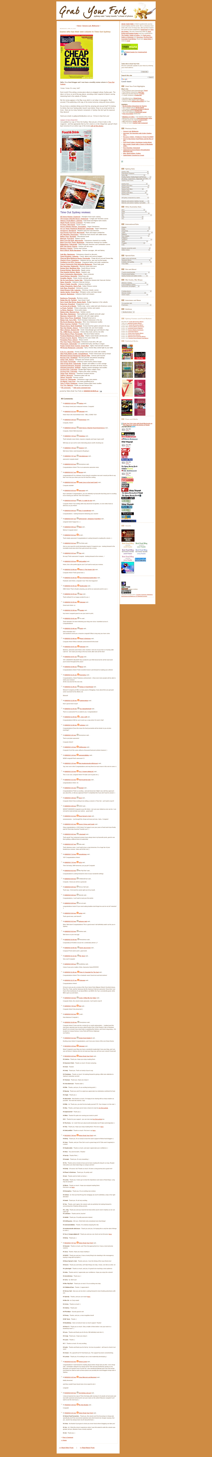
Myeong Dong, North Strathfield (71, 326)
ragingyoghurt (84, 700)
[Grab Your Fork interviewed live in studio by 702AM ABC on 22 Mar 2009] (126, 476)
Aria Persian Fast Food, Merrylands (72, 232)
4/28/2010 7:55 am (70, 448)
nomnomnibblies (84, 755)
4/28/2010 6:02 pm (70, 834)
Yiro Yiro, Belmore (66, 385)
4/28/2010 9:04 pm (70, 913)
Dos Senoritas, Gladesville (69, 266)
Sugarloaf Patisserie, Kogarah (70, 365)
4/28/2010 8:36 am (70, 490)
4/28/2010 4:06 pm (70, 806)
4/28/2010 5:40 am (70, 420)
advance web (83, 921)
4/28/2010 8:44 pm (70, 879)
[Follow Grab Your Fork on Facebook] (125, 58)
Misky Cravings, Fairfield (68, 324)
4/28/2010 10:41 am (70, 618)
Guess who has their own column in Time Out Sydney (85, 32)
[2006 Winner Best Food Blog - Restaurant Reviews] (128, 554)
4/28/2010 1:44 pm (70, 755)
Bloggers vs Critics (128, 117)
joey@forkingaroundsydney (88, 578)
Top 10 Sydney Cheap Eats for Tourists (134, 106)
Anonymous (82, 420)
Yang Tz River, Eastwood (69, 383)
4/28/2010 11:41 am (70, 675)
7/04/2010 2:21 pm (70, 1413)
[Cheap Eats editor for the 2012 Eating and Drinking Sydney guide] (127, 377)
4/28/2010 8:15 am (70, 464)
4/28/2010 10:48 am (70, 638)
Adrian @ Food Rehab (86, 687)
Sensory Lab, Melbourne (90, 26)
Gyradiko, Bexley (66, 278)
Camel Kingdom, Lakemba (69, 256)
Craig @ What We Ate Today (87, 998)
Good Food (144, 29)
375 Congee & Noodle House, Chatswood (74, 219)
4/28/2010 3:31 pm (70, 788)
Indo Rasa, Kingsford (67, 288)
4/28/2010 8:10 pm (70, 870)
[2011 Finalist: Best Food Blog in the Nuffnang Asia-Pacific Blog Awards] (128, 541)
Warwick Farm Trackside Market (137, 336)
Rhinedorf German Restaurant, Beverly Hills (75, 355)
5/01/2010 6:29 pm (70, 1056)
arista (80, 913)
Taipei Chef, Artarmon (67, 373)
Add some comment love (82, 388)
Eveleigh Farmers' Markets (135, 328)
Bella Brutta (137, 98)
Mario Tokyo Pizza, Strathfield (70, 318)
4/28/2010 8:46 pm (70, 895)
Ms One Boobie (84, 1405)
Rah (80, 1006)
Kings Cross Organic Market (135, 333)
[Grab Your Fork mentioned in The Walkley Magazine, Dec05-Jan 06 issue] (127, 514)
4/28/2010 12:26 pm (70, 700)
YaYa (80, 862)
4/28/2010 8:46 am (70, 510)
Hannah (81, 788)
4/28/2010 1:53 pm (70, 763)
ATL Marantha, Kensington (69, 234)
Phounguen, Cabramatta (68, 344)
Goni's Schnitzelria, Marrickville (71, 274)
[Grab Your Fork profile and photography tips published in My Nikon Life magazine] (128, 435)
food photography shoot (144, 118)
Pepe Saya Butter (127, 113)
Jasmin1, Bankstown (67, 294)
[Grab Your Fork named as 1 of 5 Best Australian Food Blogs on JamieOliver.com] (128, 427)
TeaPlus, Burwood (66, 375)
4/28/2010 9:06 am (70, 527)
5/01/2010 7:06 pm (70, 1135)
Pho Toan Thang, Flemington (70, 342)
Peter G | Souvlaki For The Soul (89, 972)
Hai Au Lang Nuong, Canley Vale (71, 280)
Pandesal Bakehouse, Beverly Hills (72, 336)
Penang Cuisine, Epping (68, 338)
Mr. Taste (82, 956)
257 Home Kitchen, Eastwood (70, 217)
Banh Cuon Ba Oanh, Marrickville (71, 240)
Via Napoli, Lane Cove (67, 381)
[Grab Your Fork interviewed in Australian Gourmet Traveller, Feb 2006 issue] (126, 511)
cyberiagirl (82, 834)
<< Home (64, 1440)
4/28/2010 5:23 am (70, 411)
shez (81, 594)
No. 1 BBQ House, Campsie (69, 332)
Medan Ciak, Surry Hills (68, 320)
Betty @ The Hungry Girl (87, 569)
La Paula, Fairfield (66, 308)
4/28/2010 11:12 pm (70, 956)
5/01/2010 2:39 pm (70, 1046)
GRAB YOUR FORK (127, 24)
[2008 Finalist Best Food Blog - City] (128, 548)
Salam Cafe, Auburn (67, 359)
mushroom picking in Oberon (140, 109)
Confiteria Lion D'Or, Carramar (70, 262)
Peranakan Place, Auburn (69, 340)
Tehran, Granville (66, 377)
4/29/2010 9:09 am (70, 964)
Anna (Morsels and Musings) (88, 1377)
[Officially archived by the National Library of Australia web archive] (128, 522)
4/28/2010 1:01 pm (70, 735)
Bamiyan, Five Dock (67, 238)
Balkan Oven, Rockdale (68, 236)
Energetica (82, 675)
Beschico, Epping (66, 248)
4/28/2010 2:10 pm (70, 771)
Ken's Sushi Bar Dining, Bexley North (73, 302)
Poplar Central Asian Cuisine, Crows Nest (74, 346)
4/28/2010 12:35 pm (70, 709)
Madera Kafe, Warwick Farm (69, 312)
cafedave (82, 725)
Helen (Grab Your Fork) (86, 1056)
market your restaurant (140, 123)
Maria (81, 667)
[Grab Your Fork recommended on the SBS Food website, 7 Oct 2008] (125, 491)
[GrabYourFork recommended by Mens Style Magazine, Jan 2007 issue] (128, 499)
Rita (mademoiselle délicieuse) (88, 763)
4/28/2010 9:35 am (70, 553)
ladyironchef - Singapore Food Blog (90, 519)
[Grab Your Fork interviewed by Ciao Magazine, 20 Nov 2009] (124, 458)
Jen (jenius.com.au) (85, 1393)
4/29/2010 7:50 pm (70, 1006)
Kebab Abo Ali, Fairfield (68, 300)
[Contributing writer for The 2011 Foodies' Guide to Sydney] (140, 396)
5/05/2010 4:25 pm (70, 1377)
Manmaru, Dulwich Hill (68, 316)
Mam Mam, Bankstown (68, 314)
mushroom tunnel (140, 112)
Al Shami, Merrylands (67, 224)
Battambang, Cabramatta (68, 244)
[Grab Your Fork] (106, 20)
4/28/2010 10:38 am (70, 610)
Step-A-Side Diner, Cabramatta (70, 363)
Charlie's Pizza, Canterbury (69, 260)
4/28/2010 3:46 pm (70, 798)
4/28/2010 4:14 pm (70, 816)
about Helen (147, 39)
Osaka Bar (138, 95)
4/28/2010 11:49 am (70, 687)
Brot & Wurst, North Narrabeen (70, 250)
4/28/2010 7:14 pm (70, 854)
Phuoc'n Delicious (85, 638)
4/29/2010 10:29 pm (70, 1022)
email (128, 41)
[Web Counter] (125, 581)
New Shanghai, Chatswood (131, 148)
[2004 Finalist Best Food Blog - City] (128, 561)
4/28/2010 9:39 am (70, 561)
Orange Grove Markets (134, 334)
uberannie (82, 490)
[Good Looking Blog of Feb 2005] (140, 561)
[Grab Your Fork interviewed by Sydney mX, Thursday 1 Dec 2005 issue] (126, 519)
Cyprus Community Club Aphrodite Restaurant (76, 264)
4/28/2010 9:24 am (70, 535)
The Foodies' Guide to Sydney (130, 35)
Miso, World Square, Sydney (132, 153)
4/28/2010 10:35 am (70, 594)
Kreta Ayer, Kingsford (67, 304)
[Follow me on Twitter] (122, 52)
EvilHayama (82, 747)
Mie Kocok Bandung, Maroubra (70, 322)
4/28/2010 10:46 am (70, 628)
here (102, 1127)
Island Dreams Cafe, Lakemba (70, 290)
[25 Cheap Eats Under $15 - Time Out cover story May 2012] (127, 359)
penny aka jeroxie (85, 948)
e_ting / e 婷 (83, 717)
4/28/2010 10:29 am (70, 578)
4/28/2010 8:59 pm (70, 903)
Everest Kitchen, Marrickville (70, 270)
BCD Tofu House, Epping (68, 246)
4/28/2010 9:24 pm (70, 931)
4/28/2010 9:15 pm (70, 921)
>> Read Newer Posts (87, 1448)
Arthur (142, 93)
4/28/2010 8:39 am (70, 500)
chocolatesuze (83, 456)
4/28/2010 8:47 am (70, 519)
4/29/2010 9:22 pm (70, 1014)
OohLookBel (82, 561)
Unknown (82, 411)
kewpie (82, 610)
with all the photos (97, 126)
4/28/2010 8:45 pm (70, 887)
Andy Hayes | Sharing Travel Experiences (92, 428)
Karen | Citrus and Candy (87, 824)
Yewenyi (81, 448)
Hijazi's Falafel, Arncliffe (68, 284)
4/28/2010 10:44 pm (70, 939)
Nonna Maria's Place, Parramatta (71, 334)
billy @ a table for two (85, 500)
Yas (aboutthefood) (85, 709)
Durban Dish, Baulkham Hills (70, 268)
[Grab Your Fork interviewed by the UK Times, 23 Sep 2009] (127, 469)
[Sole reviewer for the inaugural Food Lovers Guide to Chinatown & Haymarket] (126, 415)
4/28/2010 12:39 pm (70, 717)
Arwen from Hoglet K (85, 1038)
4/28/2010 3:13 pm (70, 780)
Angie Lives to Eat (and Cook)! (88, 482)
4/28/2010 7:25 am (70, 436)
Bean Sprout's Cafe (85, 816)
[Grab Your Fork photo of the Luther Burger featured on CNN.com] (125, 451)
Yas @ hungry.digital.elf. (86, 771)
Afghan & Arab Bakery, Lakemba (71, 220)
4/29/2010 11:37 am (70, 980)
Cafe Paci (141, 92)
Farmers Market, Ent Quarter (136, 326)
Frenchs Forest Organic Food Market (138, 338)
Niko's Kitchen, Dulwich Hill (69, 330)
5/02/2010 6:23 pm (70, 1361)
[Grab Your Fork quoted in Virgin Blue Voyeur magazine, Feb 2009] (127, 481)
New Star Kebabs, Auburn (69, 328)
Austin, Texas (137, 121)
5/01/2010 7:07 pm (70, 1243)
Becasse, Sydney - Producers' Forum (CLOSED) (138, 137)
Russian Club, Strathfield (68, 357)
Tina (80, 553)
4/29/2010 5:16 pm (70, 998)
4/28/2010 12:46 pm (70, 725)
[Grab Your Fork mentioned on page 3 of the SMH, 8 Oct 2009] (129, 467)
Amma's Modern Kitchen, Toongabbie (73, 226)
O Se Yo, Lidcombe (67, 352)
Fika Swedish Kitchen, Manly (70, 272)
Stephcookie (83, 586)
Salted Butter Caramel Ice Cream (133, 155)
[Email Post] (100, 391)
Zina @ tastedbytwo (85, 510)
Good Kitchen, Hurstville (68, 276)
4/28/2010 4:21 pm (70, 824)
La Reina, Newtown (66, 310)
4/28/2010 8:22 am (70, 482)
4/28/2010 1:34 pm (70, 747)
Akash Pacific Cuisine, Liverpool (71, 222)
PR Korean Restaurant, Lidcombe (71, 348)
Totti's (142, 100)
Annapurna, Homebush (68, 230)
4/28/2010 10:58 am (70, 667)
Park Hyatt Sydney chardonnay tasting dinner (137, 142)
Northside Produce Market (135, 323)
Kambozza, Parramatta (68, 298)
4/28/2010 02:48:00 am (91, 391)
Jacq (80, 798)
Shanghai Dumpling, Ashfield (70, 367)
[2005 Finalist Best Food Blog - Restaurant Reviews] (141, 554)
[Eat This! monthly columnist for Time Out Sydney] (140, 359)
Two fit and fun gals (85, 780)
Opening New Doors (138, 101)
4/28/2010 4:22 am (70, 403)
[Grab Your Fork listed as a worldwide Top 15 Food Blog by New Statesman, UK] (128, 437)
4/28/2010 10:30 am (70, 586)
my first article (103, 1108)
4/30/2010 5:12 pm (70, 1038)
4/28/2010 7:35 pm (70, 862)
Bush (146, 90)
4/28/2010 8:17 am (70, 472)
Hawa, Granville (65, 282)
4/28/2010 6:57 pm (70, 844)
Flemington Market (133, 331)
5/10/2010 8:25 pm (70, 1393)
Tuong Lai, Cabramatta (68, 379)
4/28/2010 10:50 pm (70, 948)
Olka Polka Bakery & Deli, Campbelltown (74, 353)
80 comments (66, 388)
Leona (81, 657)
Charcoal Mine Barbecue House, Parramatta (75, 258)
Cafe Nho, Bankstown (67, 254)
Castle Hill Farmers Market (136, 321)
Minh (80, 527)
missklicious (83, 854)
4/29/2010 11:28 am (70, 972)
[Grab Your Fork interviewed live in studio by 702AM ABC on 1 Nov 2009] (126, 464)
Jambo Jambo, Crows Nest (69, 292)
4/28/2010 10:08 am (70, 569)
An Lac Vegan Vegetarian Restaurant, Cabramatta (77, 228)
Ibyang (81, 472)
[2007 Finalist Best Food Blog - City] (141, 548)
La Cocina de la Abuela (68, 306)
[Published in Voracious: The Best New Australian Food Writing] (127, 396)
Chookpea (82, 436)
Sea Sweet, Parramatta (68, 361)
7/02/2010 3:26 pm (70, 1405)
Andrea (81, 403)
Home (79, 26)
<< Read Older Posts (66, 1448)
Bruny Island (140, 107)
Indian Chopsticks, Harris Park (70, 286)
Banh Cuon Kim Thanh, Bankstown (72, 242)
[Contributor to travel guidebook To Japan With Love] (140, 415)
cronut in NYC (143, 120)
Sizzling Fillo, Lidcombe (68, 369)
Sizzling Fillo (138, 110)
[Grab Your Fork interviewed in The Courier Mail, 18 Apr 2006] (126, 508)
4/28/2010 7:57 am (70, 456)
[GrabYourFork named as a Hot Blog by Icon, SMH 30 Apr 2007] (131, 496)
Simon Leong (83, 1361)
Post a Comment (68, 1437)
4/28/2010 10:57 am (70, 647)
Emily (81, 628)
